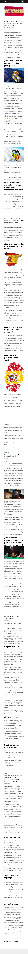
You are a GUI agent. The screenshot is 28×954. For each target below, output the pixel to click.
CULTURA (6, 614)
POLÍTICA (6, 216)
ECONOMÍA (6, 452)
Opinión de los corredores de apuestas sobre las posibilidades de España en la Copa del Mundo (13, 778)
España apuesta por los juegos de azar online (12, 455)
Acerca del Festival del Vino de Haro (12, 617)
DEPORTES (6, 19)
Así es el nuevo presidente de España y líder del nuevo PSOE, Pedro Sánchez (14, 220)
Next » (18, 941)
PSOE (15, 279)
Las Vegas (21, 517)
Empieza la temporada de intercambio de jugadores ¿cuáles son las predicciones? (13, 24)
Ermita (9, 669)
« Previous (7, 941)
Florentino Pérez (7, 113)
